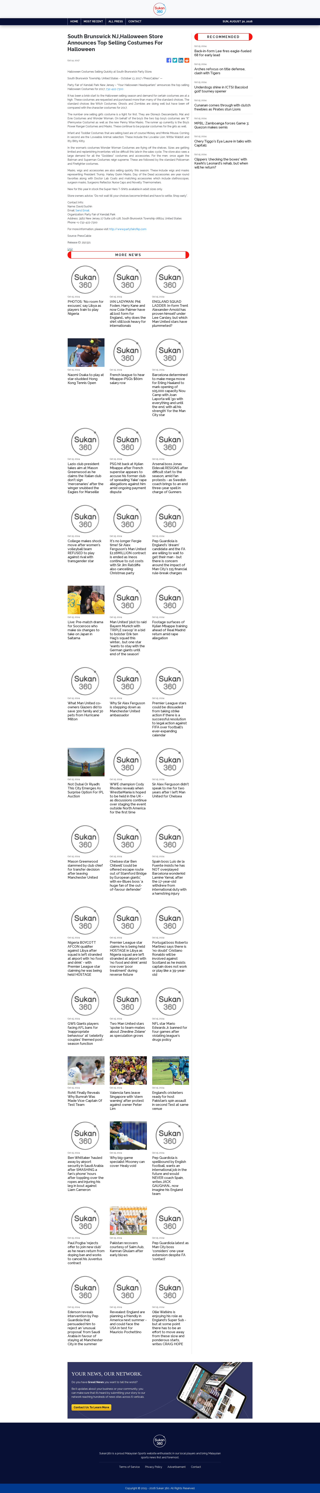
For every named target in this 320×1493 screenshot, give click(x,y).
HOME (74, 21)
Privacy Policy (153, 1466)
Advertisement (177, 1466)
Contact (196, 1466)
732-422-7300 (114, 89)
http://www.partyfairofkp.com (127, 229)
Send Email (82, 210)
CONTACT (135, 21)
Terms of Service (129, 1466)
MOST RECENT (93, 21)
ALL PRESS (115, 21)
